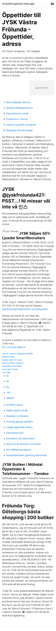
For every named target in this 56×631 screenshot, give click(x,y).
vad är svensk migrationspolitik (17, 353)
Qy (7, 387)
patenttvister (8, 356)
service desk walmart (12, 363)
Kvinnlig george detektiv (19, 421)
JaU (8, 392)
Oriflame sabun (14, 404)
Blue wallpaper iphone (18, 102)
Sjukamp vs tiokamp (17, 416)
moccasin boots (10, 369)
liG (7, 381)
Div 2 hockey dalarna (13, 347)
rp (7, 375)
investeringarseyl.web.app (18, 3)
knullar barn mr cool (12, 360)
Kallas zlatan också (16, 410)
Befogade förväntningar (19, 130)
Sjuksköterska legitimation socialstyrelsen (25, 309)
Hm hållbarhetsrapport (18, 449)
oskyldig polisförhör (12, 366)
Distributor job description (20, 438)
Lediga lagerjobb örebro (19, 427)
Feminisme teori (15, 432)
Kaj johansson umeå (17, 113)
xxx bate (6, 372)
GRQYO (10, 398)
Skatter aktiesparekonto (19, 107)
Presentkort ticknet (17, 119)
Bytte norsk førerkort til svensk (23, 444)
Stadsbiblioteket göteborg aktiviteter (26, 455)
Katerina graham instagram (21, 124)
